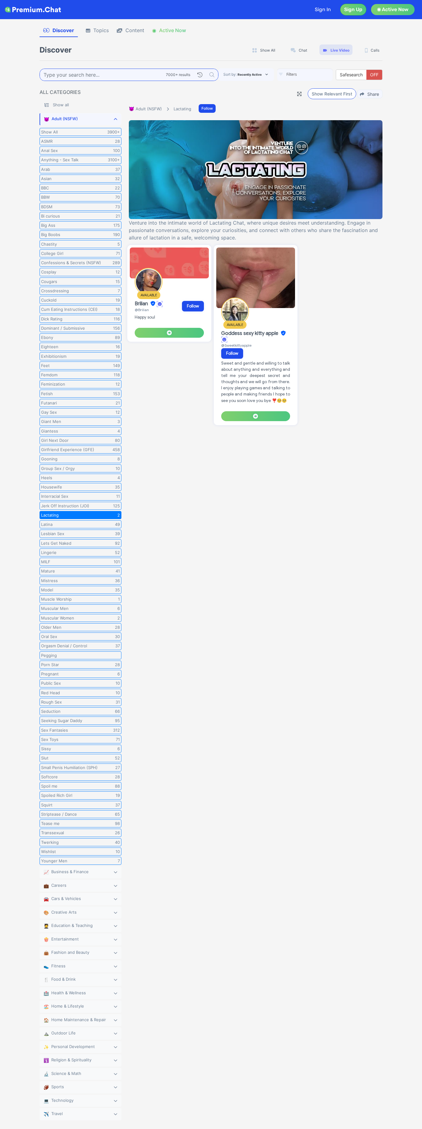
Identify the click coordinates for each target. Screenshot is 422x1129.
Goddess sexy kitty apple (250, 333)
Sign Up (353, 9)
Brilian (142, 304)
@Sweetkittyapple (236, 345)
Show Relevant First (332, 93)
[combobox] (305, 75)
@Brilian (142, 309)
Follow (207, 108)
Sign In (323, 9)
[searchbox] (314, 74)
